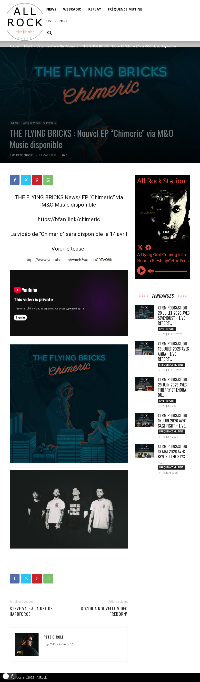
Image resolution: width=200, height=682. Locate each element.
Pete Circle (24, 155)
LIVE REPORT (167, 328)
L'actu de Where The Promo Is (57, 46)
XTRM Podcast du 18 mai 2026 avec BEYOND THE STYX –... (172, 454)
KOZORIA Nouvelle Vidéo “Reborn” (104, 611)
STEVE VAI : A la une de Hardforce (31, 611)
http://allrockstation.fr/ (58, 644)
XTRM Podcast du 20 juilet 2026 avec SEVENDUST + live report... (174, 315)
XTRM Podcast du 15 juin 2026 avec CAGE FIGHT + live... (172, 421)
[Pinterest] (37, 180)
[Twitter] (26, 180)
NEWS (28, 46)
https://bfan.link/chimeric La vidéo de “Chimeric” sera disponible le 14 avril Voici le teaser (68, 234)
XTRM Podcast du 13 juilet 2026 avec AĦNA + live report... (173, 351)
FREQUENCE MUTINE (171, 364)
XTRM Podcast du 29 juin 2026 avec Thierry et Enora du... (172, 387)
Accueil (15, 46)
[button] (9, 676)
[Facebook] (15, 180)
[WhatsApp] (48, 180)
